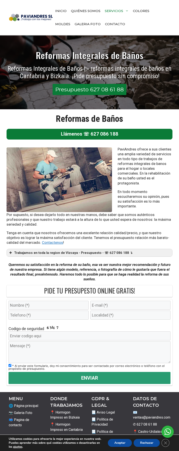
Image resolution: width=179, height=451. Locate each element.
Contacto (115, 24)
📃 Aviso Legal (103, 412)
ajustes (17, 447)
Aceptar (119, 443)
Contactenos (52, 242)
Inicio (61, 11)
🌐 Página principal (23, 406)
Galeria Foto (88, 24)
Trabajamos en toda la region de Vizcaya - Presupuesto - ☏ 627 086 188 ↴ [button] (73, 253)
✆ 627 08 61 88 (145, 424)
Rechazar (146, 443)
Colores (141, 11)
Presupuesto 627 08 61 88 (89, 89)
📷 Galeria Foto (20, 413)
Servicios (114, 11)
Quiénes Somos (85, 11)
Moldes (62, 24)
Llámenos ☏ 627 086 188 (89, 134)
